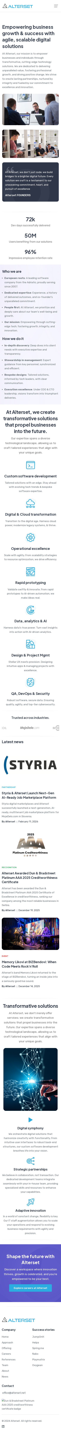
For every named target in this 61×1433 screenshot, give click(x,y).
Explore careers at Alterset (30, 1288)
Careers (6, 1353)
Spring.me (38, 1348)
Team (5, 1365)
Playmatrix (38, 1359)
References (9, 1359)
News (5, 1376)
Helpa (35, 1342)
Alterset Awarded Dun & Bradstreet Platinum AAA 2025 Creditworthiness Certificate (29, 877)
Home (5, 1336)
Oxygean (37, 1365)
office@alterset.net (14, 1392)
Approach (7, 1342)
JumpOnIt (38, 1336)
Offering (6, 1348)
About (5, 1370)
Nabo (35, 1353)
